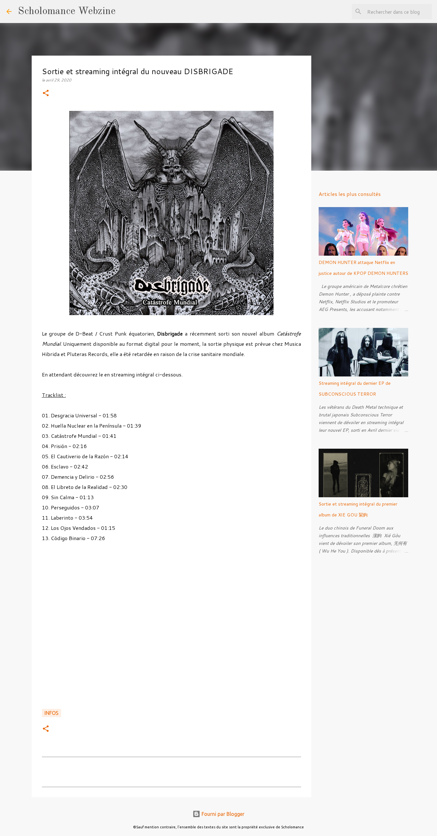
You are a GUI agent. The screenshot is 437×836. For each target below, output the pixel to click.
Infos (51, 713)
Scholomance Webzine (66, 11)
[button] (46, 93)
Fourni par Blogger (222, 814)
